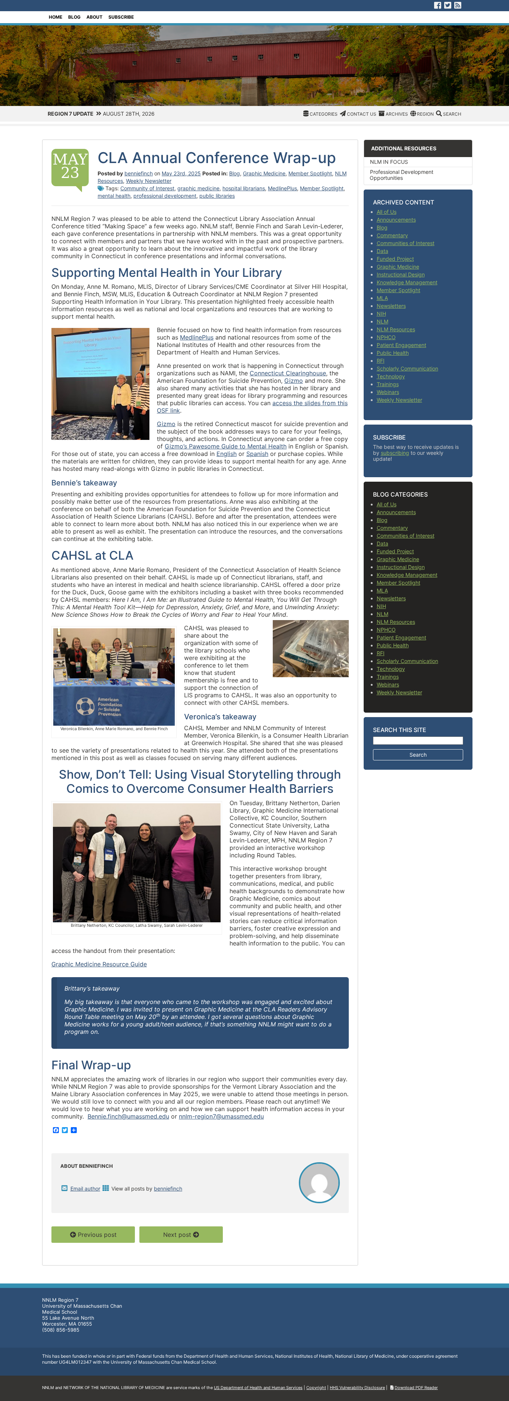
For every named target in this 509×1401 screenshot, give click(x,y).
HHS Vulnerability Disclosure (357, 1387)
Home (55, 17)
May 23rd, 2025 (181, 173)
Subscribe (121, 17)
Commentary (392, 235)
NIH (381, 313)
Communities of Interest (405, 243)
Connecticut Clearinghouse (288, 373)
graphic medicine (198, 188)
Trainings (388, 384)
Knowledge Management (407, 282)
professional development (164, 196)
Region (425, 114)
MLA (382, 298)
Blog (74, 17)
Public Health (393, 353)
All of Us (386, 212)
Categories (324, 114)
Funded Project (395, 259)
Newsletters (391, 306)
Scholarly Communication (407, 368)
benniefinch (138, 173)
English (226, 453)
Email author (85, 1188)
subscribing (395, 453)
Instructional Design (401, 274)
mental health (114, 196)
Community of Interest (147, 188)
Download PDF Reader (416, 1387)
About (94, 17)
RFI (381, 360)
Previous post (97, 1234)
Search (452, 114)
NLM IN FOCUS (389, 162)
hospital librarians (243, 188)
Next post (177, 1234)
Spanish (257, 453)
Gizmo (293, 380)
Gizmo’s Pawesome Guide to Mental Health (226, 446)
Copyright (316, 1387)
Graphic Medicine (264, 173)
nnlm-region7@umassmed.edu (221, 1116)
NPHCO (386, 337)
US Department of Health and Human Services (258, 1387)
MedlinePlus (282, 188)
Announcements (396, 219)
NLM (382, 321)
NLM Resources (396, 329)
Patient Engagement (401, 345)
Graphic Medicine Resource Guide (99, 964)
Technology (391, 376)
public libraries (217, 196)
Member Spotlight (310, 173)
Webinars (388, 392)
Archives (397, 114)
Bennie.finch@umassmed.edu (128, 1116)
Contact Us (361, 114)
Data (382, 251)
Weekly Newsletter (148, 181)
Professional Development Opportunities (401, 175)
